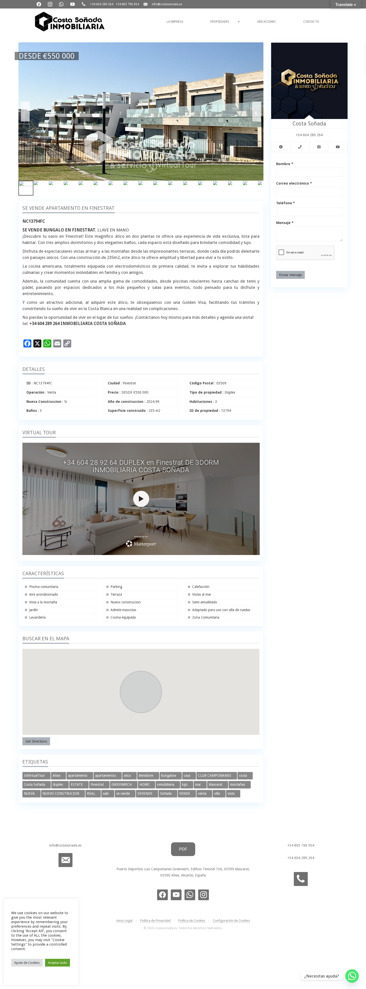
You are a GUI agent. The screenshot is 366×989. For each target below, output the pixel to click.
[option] (141, 111)
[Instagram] (50, 4)
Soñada (166, 793)
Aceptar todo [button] (57, 963)
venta (202, 793)
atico (128, 775)
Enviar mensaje (290, 275)
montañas (238, 784)
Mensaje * (285, 223)
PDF (183, 849)
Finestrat (98, 784)
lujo (185, 784)
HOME (144, 784)
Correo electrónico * (294, 183)
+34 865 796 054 (127, 4)
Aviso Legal (124, 920)
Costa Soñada (35, 784)
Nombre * (284, 164)
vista (232, 793)
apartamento (78, 775)
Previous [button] (25, 111)
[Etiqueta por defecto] (203, 894)
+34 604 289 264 (101, 4)
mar (198, 784)
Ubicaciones (266, 21)
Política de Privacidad (155, 920)
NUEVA (30, 793)
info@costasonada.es (167, 4)
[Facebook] (39, 4)
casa (187, 775)
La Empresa (175, 21)
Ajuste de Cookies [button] (27, 963)
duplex (58, 784)
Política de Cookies (191, 920)
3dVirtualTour (35, 775)
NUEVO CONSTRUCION (61, 793)
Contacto (311, 21)
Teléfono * (285, 203)
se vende (123, 793)
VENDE (185, 793)
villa (217, 793)
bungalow (169, 775)
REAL (91, 793)
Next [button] (256, 111)
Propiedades (219, 21)
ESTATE (77, 784)
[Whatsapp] (352, 976)
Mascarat (216, 784)
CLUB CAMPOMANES (215, 775)
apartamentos (106, 775)
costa (243, 775)
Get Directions (36, 741)
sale (106, 793)
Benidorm (146, 775)
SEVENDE (145, 793)
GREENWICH (122, 784)
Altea (57, 775)
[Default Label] (61, 4)
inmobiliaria (166, 784)
